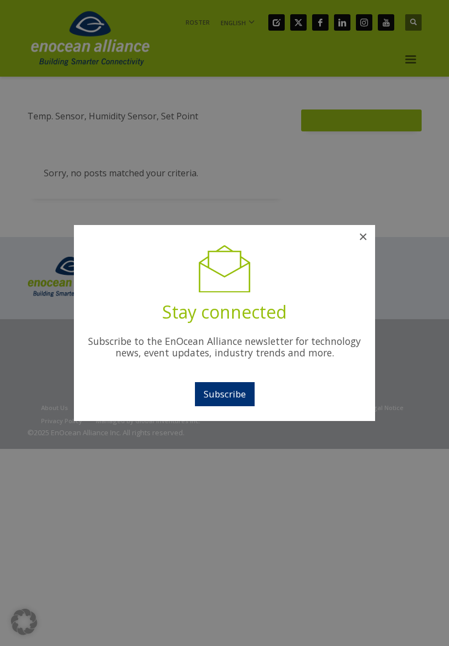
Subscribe (225, 394)
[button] (24, 622)
